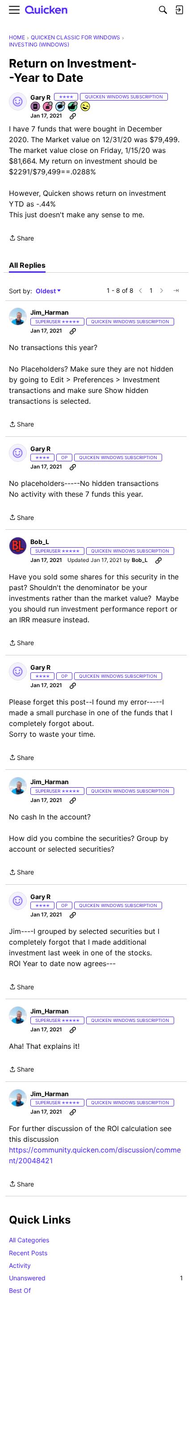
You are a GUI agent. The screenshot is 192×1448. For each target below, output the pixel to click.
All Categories (29, 1240)
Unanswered (96, 1278)
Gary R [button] (40, 97)
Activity (20, 1265)
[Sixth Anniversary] (48, 107)
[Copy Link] (72, 116)
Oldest (46, 291)
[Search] (163, 10)
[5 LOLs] (85, 107)
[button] (18, 101)
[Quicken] (46, 10)
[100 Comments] (60, 107)
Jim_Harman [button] (49, 312)
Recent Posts (28, 1253)
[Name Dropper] (35, 107)
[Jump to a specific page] (176, 290)
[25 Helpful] (73, 107)
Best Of (20, 1290)
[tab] (27, 265)
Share (21, 238)
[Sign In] (179, 10)
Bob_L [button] (39, 541)
